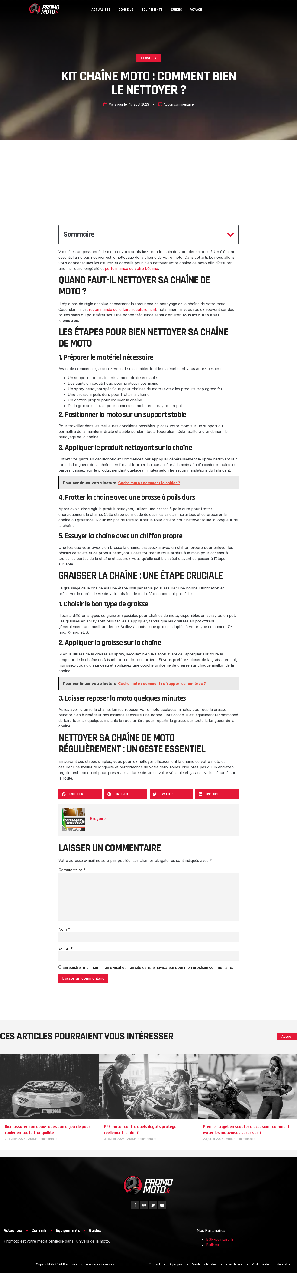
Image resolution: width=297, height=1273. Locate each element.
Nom (64, 929)
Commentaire (71, 869)
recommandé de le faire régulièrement (122, 309)
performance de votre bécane (131, 268)
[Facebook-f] (135, 1205)
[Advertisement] (148, 175)
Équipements (152, 9)
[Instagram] (144, 1205)
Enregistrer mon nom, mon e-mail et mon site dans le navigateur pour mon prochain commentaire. (148, 967)
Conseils (126, 9)
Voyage (196, 9)
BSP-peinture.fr (220, 1239)
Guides (176, 9)
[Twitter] (153, 1205)
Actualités (100, 9)
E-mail (65, 948)
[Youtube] (162, 1205)
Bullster (213, 1245)
